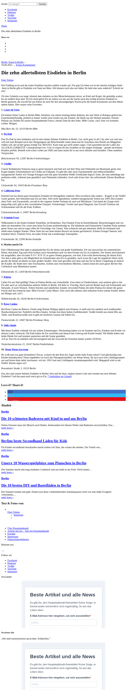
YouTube (11, 18)
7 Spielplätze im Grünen (59, 376)
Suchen (42, 4)
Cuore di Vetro (12, 110)
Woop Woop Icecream (16, 349)
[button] (10, 392)
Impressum (12, 536)
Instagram (12, 20)
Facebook (12, 9)
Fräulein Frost (11, 217)
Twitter (10, 15)
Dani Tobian (7, 80)
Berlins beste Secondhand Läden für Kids (34, 441)
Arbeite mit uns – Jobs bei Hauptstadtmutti (28, 531)
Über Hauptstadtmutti (17, 528)
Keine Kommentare (25, 65)
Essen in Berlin (16, 62)
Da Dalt (8, 134)
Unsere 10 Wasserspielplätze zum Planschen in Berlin (43, 463)
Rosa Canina (10, 304)
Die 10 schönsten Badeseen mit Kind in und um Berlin (44, 419)
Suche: (4, 4)
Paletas (7, 277)
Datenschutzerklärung (18, 539)
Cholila (7, 163)
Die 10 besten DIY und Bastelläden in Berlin (36, 485)
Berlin (4, 62)
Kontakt (11, 533)
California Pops (12, 190)
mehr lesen (7, 428)
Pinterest (11, 12)
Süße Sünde (10, 325)
